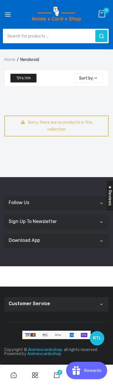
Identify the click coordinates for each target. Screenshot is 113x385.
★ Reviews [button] (109, 196)
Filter (25, 78)
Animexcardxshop (44, 353)
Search (101, 36)
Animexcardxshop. (45, 349)
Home (9, 59)
